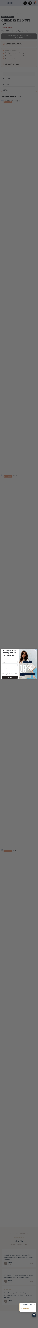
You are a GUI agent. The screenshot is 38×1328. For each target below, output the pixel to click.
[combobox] (4, 665)
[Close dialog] (36, 650)
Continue (10, 677)
